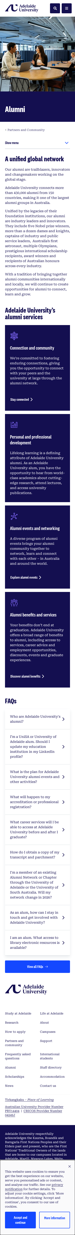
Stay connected (19, 399)
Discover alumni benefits (25, 676)
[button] (69, 1166)
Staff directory (51, 1067)
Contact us (48, 1085)
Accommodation (52, 1076)
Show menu (12, 142)
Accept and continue (20, 1220)
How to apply (15, 1031)
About (44, 1022)
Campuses (47, 1031)
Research (11, 1022)
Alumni (10, 1067)
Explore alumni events (24, 577)
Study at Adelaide (18, 1013)
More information (54, 1217)
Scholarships (14, 1076)
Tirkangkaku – (29, 1099)
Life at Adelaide (51, 1013)
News (9, 1085)
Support (46, 1041)
